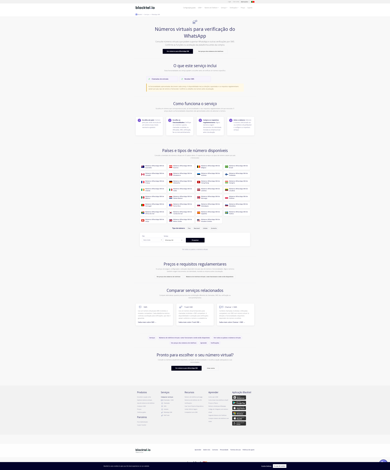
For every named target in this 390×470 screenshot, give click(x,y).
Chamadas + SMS (168, 400)
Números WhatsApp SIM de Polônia (238, 197)
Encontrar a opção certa (144, 397)
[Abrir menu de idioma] (252, 2)
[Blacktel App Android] (239, 403)
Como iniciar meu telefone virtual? (218, 400)
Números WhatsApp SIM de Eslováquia (210, 205)
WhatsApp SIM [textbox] (169, 240)
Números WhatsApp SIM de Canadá (154, 174)
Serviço (166, 236)
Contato (215, 450)
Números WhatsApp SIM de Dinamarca (182, 174)
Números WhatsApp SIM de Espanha (210, 213)
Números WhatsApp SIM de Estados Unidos (210, 220)
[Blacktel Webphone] (239, 398)
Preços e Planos (213, 403)
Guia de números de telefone (145, 403)
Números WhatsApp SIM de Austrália (154, 167)
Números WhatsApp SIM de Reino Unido (182, 220)
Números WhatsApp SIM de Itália (182, 190)
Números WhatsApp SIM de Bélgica (210, 167)
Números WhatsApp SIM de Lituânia (238, 190)
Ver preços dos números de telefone (210, 51)
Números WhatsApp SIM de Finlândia (238, 174)
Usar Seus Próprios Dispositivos (194, 406)
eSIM (199, 8)
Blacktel (139, 14)
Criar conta (236, 2)
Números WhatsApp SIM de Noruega (210, 197)
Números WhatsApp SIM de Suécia (238, 213)
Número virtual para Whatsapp (217, 406)
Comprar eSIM (141, 406)
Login (229, 2)
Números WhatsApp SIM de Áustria (182, 167)
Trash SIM (188, 307)
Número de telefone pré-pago (194, 397)
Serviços (223, 8)
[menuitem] (190, 7)
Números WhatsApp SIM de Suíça (154, 220)
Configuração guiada (189, 8)
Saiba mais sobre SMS (147, 322)
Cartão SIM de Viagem (191, 409)
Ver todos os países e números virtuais (195, 249)
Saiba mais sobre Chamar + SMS (232, 322)
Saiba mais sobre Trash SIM (190, 322)
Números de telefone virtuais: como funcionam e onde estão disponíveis (209, 277)
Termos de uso (235, 450)
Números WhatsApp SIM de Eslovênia (238, 205)
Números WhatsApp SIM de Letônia (210, 190)
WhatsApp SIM (156, 14)
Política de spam (248, 450)
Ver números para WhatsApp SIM (178, 51)
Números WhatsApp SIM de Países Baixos (182, 197)
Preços (243, 8)
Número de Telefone (211, 8)
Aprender (203, 343)
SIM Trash (166, 415)
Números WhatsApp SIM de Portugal (154, 205)
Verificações (233, 8)
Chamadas (166, 403)
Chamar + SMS (231, 307)
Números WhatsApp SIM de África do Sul (154, 213)
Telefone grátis (141, 412)
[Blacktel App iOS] (239, 408)
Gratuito (165, 409)
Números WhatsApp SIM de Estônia (210, 174)
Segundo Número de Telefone (217, 415)
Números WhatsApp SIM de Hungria (238, 182)
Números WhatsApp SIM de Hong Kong (210, 182)
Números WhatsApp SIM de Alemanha (182, 182)
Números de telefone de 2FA (193, 400)
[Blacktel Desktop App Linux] (239, 424)
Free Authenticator (142, 422)
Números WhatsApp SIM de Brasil (238, 167)
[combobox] (174, 240)
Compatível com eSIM (191, 412)
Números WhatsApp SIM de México (154, 197)
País (143, 236)
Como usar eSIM (213, 397)
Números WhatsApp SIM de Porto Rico (182, 205)
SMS (145, 307)
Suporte (249, 8)
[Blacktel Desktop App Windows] (239, 413)
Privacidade (224, 450)
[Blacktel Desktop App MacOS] (239, 419)
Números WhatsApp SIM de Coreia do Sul (182, 213)
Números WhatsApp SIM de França (154, 182)
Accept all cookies (279, 466)
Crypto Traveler (141, 425)
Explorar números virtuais (144, 400)
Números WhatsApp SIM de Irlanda (154, 190)
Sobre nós (206, 450)
